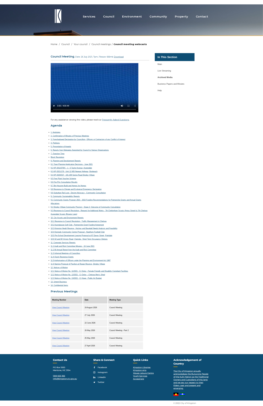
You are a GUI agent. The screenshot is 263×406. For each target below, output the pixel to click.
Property (181, 16)
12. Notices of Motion (59, 268)
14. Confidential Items (59, 285)
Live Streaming (164, 71)
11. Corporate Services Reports (63, 243)
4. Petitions (55, 143)
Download (119, 57)
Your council (81, 44)
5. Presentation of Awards (61, 147)
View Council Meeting (60, 307)
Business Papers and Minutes (171, 84)
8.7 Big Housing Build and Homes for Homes (68, 186)
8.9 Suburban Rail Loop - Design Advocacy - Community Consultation (78, 193)
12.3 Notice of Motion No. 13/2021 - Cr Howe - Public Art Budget (76, 278)
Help (160, 90)
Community (158, 16)
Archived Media (165, 77)
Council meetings (101, 44)
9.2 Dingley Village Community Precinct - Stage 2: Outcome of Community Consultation (85, 207)
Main (160, 64)
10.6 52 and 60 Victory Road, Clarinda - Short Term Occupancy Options (79, 239)
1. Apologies (55, 132)
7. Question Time (57, 154)
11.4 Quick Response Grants (62, 257)
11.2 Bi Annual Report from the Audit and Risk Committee (73, 250)
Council (108, 16)
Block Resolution (57, 157)
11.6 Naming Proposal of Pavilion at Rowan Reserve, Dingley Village (78, 264)
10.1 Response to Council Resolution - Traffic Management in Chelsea (78, 221)
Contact (202, 16)
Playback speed (124, 100)
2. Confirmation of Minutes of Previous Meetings (70, 136)
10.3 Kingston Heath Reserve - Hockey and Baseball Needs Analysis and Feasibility (84, 228)
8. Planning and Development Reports (66, 161)
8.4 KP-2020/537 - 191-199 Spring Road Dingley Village (73, 175)
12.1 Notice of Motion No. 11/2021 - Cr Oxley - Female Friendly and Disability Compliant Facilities (89, 271)
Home (54, 44)
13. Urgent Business (59, 282)
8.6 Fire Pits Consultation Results (64, 182)
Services (89, 16)
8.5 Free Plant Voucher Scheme (63, 179)
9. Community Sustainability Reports (65, 196)
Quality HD (122, 97)
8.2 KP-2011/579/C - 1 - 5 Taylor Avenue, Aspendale (71, 168)
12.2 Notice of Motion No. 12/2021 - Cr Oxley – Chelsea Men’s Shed (78, 275)
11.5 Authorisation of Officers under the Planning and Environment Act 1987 (81, 260)
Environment (132, 16)
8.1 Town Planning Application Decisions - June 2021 (72, 164)
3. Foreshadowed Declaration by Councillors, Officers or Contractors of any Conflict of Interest (88, 139)
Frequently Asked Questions (115, 120)
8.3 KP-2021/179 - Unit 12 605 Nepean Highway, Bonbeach (74, 171)
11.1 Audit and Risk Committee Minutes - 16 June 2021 (72, 246)
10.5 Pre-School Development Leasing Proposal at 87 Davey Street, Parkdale (81, 235)
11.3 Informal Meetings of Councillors (65, 253)
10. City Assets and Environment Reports (67, 218)
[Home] (58, 22)
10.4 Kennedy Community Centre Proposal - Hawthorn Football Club (78, 232)
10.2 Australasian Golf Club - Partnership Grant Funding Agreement (77, 225)
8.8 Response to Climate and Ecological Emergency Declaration (76, 189)
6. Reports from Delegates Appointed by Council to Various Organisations (80, 150)
